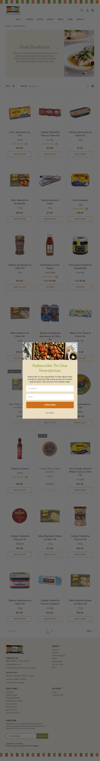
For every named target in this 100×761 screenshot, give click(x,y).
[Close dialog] (74, 345)
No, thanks (50, 413)
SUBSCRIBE (50, 405)
